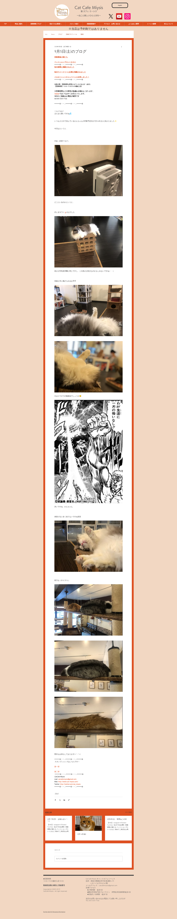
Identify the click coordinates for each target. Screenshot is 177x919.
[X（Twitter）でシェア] (60, 800)
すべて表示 (128, 812)
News (52, 34)
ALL (46, 34)
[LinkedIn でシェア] (64, 800)
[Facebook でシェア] (55, 800)
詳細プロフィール (71, 34)
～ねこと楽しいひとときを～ (89, 15)
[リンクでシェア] (69, 800)
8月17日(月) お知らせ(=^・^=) (57, 820)
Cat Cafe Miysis (89, 7)
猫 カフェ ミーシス (89, 11)
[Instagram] (127, 16)
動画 (82, 34)
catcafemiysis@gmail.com (108, 886)
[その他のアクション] (121, 47)
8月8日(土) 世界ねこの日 (117, 819)
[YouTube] (119, 16)
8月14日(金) (81, 834)
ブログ (60, 34)
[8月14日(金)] (88, 823)
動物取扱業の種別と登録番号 (54, 885)
